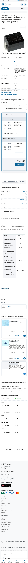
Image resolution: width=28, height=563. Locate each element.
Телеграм (8, 105)
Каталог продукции (6, 501)
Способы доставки (6, 521)
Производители (5, 503)
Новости (3, 498)
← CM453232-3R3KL (9, 449)
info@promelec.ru (7, 468)
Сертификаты (5, 526)
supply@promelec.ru (8, 471)
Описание (22, 181)
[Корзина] (25, 4)
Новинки (3, 505)
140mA (23, 196)
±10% (23, 194)
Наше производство (6, 510)
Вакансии (4, 508)
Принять (7, 558)
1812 (23, 203)
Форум (3, 531)
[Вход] (21, 4)
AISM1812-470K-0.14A (15, 321)
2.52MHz (22, 199)
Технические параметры (10, 181)
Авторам (3, 512)
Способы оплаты (5, 524)
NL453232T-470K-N (14, 363)
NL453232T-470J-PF (14, 341)
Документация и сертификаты (9, 94)
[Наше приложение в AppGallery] (6, 485)
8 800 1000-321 (6, 464)
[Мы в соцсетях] (3, 478)
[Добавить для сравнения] (23, 27)
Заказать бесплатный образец (14, 108)
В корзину (19, 164)
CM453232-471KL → (21, 449)
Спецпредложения (6, 507)
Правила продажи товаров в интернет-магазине (12, 519)
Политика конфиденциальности (9, 544)
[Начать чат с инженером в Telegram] (24, 374)
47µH (23, 191)
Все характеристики (6, 92)
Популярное (4, 529)
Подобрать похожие (9, 211)
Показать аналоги (14, 169)
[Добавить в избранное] (21, 27)
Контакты (3, 500)
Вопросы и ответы (6, 522)
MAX (21, 105)
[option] (14, 42)
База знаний (4, 527)
